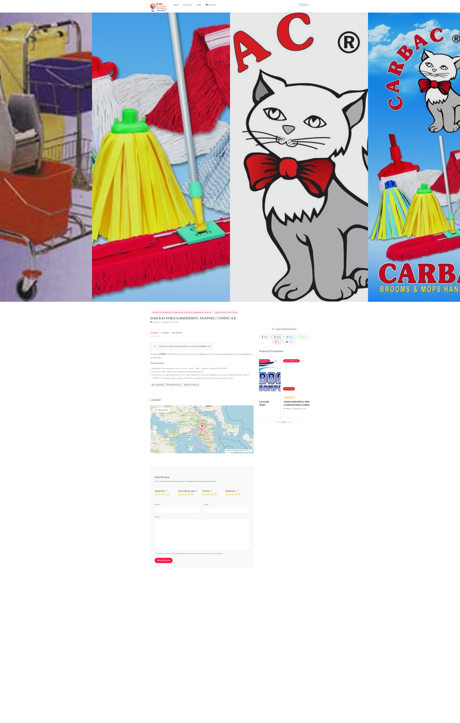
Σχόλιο (158, 517)
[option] (299, 157)
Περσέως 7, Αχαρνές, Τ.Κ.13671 (165, 322)
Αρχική (176, 5)
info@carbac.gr (175, 385)
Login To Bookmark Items (285, 329)
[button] (155, 428)
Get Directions (162, 410)
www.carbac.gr (193, 385)
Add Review (176, 333)
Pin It (278, 342)
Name (158, 504)
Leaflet (228, 451)
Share (265, 337)
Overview (154, 333)
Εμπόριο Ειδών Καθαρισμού (162, 312)
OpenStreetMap (238, 451)
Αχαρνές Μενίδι (220, 312)
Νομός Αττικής (232, 312)
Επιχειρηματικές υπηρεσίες (202, 312)
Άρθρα (198, 5)
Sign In (305, 5)
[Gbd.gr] (158, 7)
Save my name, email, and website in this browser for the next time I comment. (190, 553)
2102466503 (159, 385)
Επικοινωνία (187, 5)
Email (207, 504)
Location (165, 333)
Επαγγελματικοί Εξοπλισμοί (182, 312)
